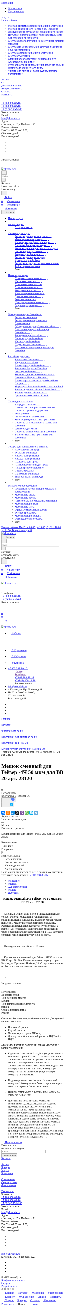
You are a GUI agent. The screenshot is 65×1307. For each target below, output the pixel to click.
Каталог (5, 1158)
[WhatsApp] (27, 813)
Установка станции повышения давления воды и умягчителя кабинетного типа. (36, 66)
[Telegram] (36, 813)
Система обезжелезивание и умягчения (30, 52)
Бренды (5, 1167)
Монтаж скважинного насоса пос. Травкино (33, 28)
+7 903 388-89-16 (10, 103)
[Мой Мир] (13, 813)
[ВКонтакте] (3, 813)
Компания (7, 1173)
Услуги (5, 1170)
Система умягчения (19, 55)
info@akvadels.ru (10, 118)
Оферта (5, 1283)
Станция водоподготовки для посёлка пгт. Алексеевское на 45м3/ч (32, 60)
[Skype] (31, 813)
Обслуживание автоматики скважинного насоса (35, 31)
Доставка (13, 892)
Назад (19, 671)
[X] (17, 813)
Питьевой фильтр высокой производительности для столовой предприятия (35, 36)
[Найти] (4, 193)
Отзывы (12, 883)
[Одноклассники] (8, 813)
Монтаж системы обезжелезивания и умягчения (35, 25)
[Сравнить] (7, 804)
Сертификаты (16, 11)
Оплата (12, 889)
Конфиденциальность (13, 1280)
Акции (5, 1164)
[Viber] (22, 813)
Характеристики (17, 886)
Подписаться (9, 1155)
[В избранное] (8, 799)
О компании (15, 8)
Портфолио (7, 1191)
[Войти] (2, 609)
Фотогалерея (8, 1185)
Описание (14, 880)
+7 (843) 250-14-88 (11, 109)
